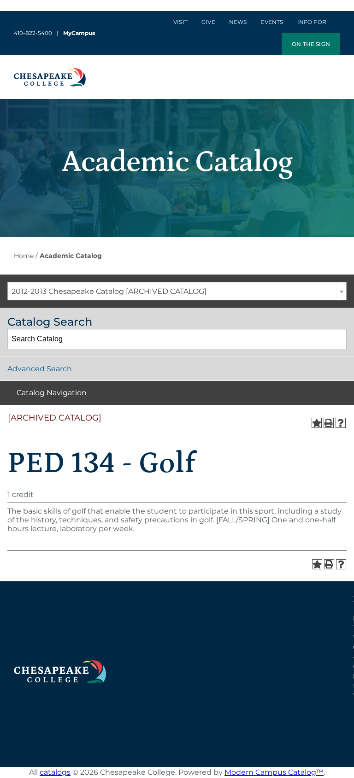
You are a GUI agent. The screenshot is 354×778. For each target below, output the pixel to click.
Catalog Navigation (52, 392)
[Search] (337, 339)
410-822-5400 (33, 32)
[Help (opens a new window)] (341, 423)
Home (24, 256)
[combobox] (177, 291)
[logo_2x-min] (50, 71)
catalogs (55, 772)
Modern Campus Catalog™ (274, 772)
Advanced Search (39, 368)
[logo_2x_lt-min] (60, 663)
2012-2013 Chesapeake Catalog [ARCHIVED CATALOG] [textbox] (109, 291)
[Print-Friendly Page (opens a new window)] (329, 423)
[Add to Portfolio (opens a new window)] (317, 423)
